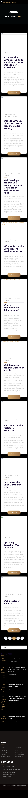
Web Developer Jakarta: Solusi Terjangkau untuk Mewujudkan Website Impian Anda (13, 186)
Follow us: (11, 787)
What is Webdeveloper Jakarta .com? (11, 308)
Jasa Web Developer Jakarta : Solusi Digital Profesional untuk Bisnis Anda (17, 698)
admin (8, 52)
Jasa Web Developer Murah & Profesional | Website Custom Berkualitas (17, 670)
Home (7, 16)
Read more (14, 92)
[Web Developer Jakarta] (8, 2)
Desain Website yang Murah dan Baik (12, 485)
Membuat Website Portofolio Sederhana (13, 428)
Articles (13, 16)
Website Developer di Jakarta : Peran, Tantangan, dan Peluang (13, 125)
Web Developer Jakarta (12, 602)
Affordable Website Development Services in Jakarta (14, 249)
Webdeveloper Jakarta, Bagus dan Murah (14, 368)
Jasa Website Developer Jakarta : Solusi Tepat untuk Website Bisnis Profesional (14, 62)
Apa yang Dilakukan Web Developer (11, 545)
